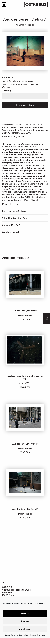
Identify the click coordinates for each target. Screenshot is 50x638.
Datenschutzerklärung (27, 635)
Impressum (41, 635)
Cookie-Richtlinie (11, 635)
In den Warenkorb (25, 105)
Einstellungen (25, 628)
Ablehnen (25, 621)
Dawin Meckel (27, 24)
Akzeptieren (25, 613)
